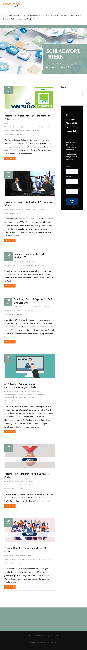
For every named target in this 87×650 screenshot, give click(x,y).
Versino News (33, 485)
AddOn (8, 130)
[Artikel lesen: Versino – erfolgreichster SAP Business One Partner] (29, 456)
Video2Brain (32, 397)
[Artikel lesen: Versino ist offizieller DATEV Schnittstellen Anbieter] (29, 98)
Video (32, 310)
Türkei (39, 209)
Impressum (42, 642)
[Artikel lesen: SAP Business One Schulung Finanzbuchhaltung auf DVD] (29, 366)
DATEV (23, 130)
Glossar (6, 19)
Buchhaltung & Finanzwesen (22, 127)
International (32, 209)
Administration (11, 394)
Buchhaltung (15, 130)
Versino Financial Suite (16, 15)
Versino (17, 209)
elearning (38, 394)
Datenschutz (52, 642)
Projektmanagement (40, 559)
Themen (63, 15)
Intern (28, 130)
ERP (23, 261)
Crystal (8, 310)
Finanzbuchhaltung (10, 397)
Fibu (44, 394)
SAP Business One (34, 15)
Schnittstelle (35, 130)
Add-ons (9, 127)
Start (4, 15)
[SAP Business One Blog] (11, 5)
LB (7, 123)
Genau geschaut (20, 555)
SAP (12, 209)
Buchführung (21, 394)
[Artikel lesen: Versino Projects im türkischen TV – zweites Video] (29, 183)
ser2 (49, 559)
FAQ (12, 19)
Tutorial (26, 310)
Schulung (19, 310)
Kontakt (19, 19)
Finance (35, 127)
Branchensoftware (12, 559)
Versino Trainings (75, 15)
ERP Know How (51, 15)
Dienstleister (23, 559)
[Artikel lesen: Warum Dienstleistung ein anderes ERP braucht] (29, 530)
